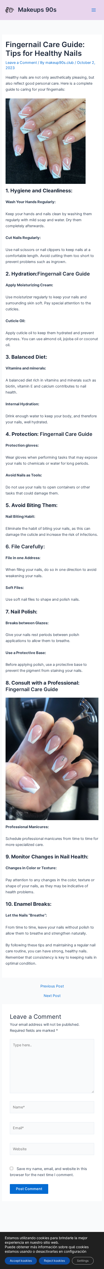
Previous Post (52, 986)
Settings (83, 1260)
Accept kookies (21, 1260)
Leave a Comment (21, 62)
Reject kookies (54, 1260)
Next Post (52, 996)
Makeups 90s (37, 9)
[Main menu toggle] (93, 10)
